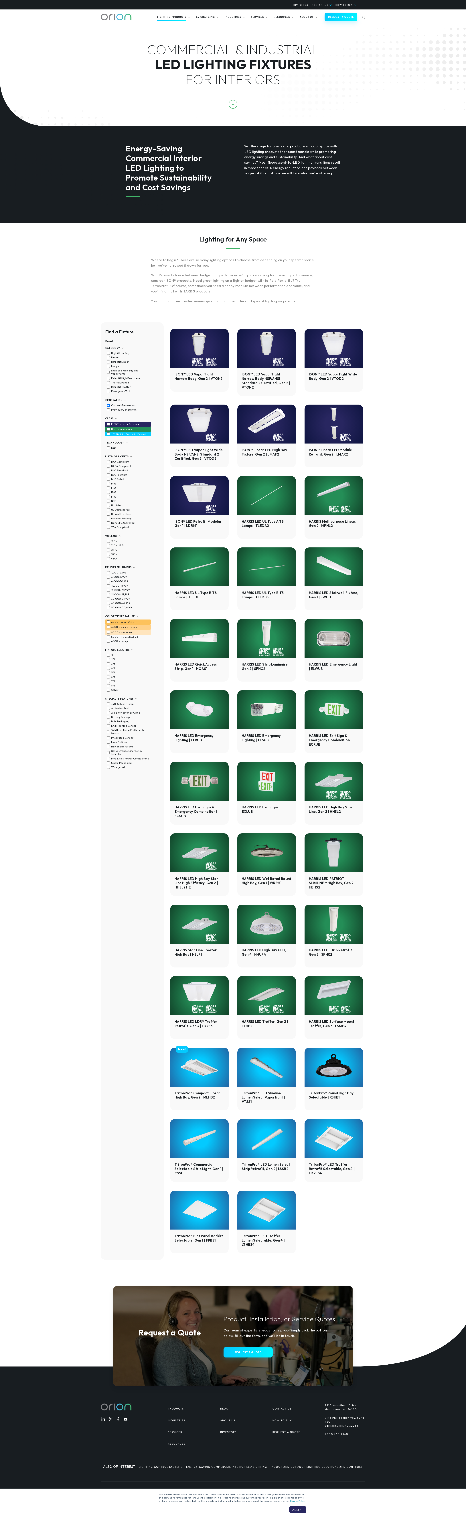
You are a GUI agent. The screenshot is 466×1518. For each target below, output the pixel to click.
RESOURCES (176, 1443)
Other (115, 690)
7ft (113, 681)
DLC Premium (119, 474)
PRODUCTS (176, 1408)
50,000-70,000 (121, 607)
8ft (113, 685)
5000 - (124, 636)
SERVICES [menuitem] (257, 16)
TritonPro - (128, 434)
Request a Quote (248, 1352)
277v (114, 549)
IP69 (113, 496)
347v (114, 554)
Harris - (121, 429)
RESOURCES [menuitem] (282, 16)
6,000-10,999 (119, 581)
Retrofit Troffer (121, 387)
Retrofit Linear (120, 361)
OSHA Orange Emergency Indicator (126, 752)
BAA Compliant (120, 461)
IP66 (113, 488)
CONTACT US (320, 5)
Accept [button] (297, 1509)
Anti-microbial (120, 708)
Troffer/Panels (120, 382)
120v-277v (117, 545)
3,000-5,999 (119, 577)
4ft (113, 668)
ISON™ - (125, 424)
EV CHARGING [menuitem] (205, 16)
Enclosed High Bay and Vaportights (125, 372)
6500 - (120, 641)
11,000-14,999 (119, 585)
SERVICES (175, 1432)
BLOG (224, 1408)
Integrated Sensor (122, 737)
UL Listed (116, 505)
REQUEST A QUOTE (341, 16)
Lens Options (119, 742)
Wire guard (118, 767)
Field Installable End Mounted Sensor (128, 732)
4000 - (121, 632)
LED (113, 447)
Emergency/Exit (120, 391)
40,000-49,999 (120, 603)
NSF (113, 501)
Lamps (115, 366)
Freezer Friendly (121, 518)
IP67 (113, 492)
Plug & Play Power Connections (130, 758)
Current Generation (123, 405)
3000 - (122, 622)
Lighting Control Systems (161, 1466)
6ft (113, 676)
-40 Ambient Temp (122, 704)
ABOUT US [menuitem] (307, 16)
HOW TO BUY (344, 5)
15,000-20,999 (120, 590)
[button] (363, 17)
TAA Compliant (120, 527)
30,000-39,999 (120, 598)
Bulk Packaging (120, 721)
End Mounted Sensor (124, 725)
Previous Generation (124, 409)
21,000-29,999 (120, 594)
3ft (113, 663)
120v (114, 541)
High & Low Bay (120, 353)
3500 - (124, 627)
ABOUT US (227, 1420)
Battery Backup (120, 717)
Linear (115, 357)
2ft (113, 659)
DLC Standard (119, 470)
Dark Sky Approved (123, 523)
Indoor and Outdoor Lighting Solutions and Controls (317, 1466)
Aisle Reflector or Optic (125, 712)
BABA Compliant (121, 466)
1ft (112, 655)
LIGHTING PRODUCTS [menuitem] (171, 16)
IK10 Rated (117, 479)
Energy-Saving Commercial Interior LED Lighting (226, 1466)
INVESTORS (300, 5)
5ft (113, 672)
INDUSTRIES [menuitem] (233, 16)
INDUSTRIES (176, 1420)
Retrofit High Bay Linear (125, 378)
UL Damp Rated (120, 509)
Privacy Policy (297, 1501)
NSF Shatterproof (122, 746)
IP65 (113, 483)
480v (114, 558)
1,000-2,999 (118, 572)
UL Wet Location (121, 514)
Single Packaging (121, 763)
